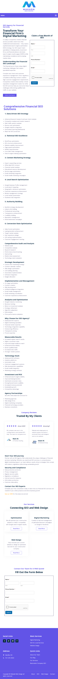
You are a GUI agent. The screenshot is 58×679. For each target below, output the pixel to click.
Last (32, 56)
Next (51, 437)
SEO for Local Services (37, 643)
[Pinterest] (16, 640)
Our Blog (32, 658)
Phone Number (36, 59)
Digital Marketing (35, 640)
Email (33, 67)
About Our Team (35, 655)
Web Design (44, 674)
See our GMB (9, 494)
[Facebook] (4, 640)
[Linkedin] (12, 640)
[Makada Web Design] (29, 6)
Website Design (34, 645)
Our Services (34, 660)
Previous (7, 437)
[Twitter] (8, 640)
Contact (52, 674)
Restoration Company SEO (38, 663)
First (32, 50)
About (33, 674)
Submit (34, 83)
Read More (16, 528)
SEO (38, 674)
